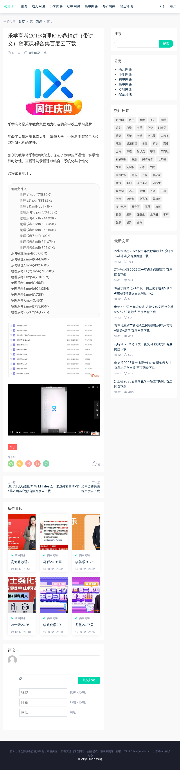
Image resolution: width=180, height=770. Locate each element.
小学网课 (56, 6)
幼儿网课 (38, 6)
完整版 (130, 167)
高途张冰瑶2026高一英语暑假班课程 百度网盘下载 (21, 562)
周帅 (142, 191)
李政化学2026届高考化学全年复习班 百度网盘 (53, 625)
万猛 (152, 191)
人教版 (165, 135)
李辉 (166, 214)
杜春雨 (136, 206)
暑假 (145, 143)
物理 (163, 120)
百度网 (120, 120)
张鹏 (118, 222)
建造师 (130, 198)
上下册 (154, 214)
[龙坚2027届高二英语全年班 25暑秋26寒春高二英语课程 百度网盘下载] (86, 595)
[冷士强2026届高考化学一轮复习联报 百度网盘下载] (22, 595)
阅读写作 (147, 159)
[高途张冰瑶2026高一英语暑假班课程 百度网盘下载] (22, 532)
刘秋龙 (157, 183)
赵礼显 (151, 135)
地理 (118, 143)
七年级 (162, 159)
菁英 (118, 135)
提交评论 (89, 680)
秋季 (129, 127)
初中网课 (73, 6)
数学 (131, 120)
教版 (158, 206)
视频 (134, 159)
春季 (139, 127)
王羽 (163, 191)
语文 (118, 127)
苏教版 (157, 198)
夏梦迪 (120, 191)
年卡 (118, 198)
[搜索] (162, 6)
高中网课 (91, 6)
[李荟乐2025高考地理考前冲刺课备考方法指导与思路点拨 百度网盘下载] (86, 532)
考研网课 (108, 6)
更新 (134, 175)
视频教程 (131, 143)
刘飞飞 (144, 198)
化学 (150, 127)
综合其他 (126, 6)
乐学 (12, 447)
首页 (24, 6)
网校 (129, 135)
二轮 (145, 175)
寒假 (152, 151)
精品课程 (121, 159)
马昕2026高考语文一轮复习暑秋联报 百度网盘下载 (53, 562)
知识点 (141, 151)
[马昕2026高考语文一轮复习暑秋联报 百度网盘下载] (54, 532)
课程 (129, 151)
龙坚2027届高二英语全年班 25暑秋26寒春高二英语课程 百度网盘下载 (85, 625)
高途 (166, 143)
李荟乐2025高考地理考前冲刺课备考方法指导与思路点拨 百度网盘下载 (85, 562)
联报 (118, 183)
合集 (118, 151)
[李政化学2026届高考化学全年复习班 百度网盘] (54, 595)
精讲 (155, 143)
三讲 (129, 214)
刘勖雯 (162, 127)
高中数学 (121, 206)
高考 (142, 120)
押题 (118, 214)
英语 (152, 120)
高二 (131, 191)
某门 (129, 183)
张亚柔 (141, 214)
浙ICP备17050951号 (90, 759)
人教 (142, 167)
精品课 (157, 175)
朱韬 (118, 167)
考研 (139, 135)
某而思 (165, 151)
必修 (139, 222)
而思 (147, 206)
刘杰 (152, 167)
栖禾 (8, 6)
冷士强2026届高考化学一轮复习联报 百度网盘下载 (21, 625)
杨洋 (129, 222)
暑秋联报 (121, 175)
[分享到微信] (11, 463)
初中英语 (142, 183)
